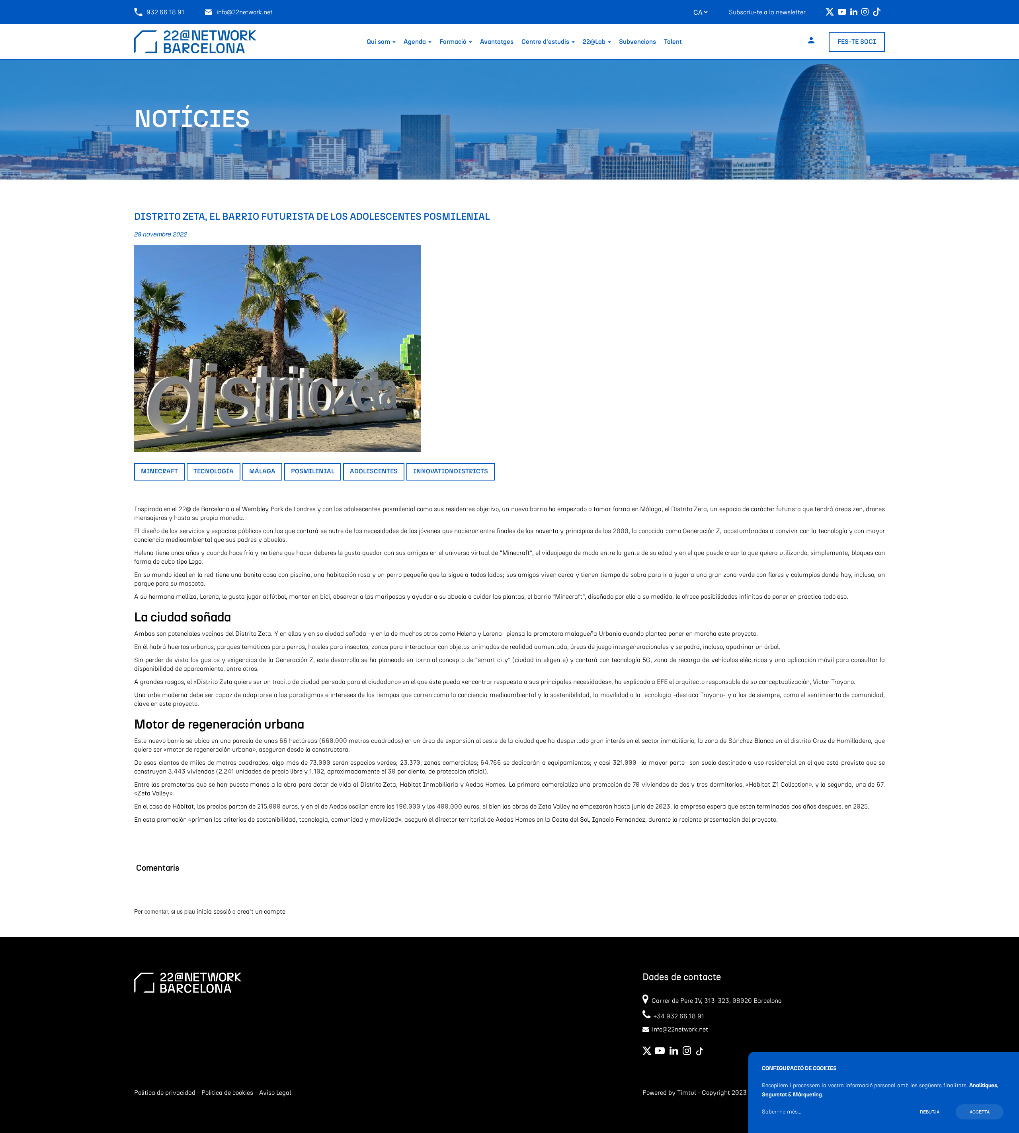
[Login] (811, 41)
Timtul (686, 1093)
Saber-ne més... (781, 1112)
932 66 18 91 (165, 12)
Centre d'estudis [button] (546, 42)
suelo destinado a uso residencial (748, 763)
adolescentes (374, 471)
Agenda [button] (416, 42)
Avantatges (496, 42)
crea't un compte (261, 911)
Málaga (262, 471)
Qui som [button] (379, 42)
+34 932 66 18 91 (677, 1016)
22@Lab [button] (595, 42)
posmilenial (312, 471)
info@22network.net (245, 12)
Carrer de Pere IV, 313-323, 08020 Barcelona (717, 1001)
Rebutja (929, 1111)
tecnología (213, 471)
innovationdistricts (450, 471)
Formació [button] (453, 42)
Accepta (980, 1111)
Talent (673, 42)
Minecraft (159, 471)
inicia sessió (214, 911)
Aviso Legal (275, 1093)
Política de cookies (227, 1093)
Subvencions (637, 42)
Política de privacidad (164, 1093)
